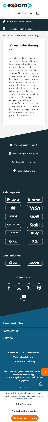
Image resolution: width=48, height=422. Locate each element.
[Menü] (44, 13)
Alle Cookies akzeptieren (25, 418)
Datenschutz (33, 352)
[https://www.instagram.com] (19, 287)
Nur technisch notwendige (25, 411)
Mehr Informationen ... (24, 398)
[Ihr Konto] (31, 13)
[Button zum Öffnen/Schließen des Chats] (41, 384)
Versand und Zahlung (24, 361)
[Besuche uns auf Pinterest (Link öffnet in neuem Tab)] (39, 287)
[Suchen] (18, 13)
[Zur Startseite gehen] (17, 5)
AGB (22, 352)
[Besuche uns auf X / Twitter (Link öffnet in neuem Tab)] (29, 287)
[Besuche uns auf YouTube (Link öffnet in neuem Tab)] (24, 296)
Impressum (12, 352)
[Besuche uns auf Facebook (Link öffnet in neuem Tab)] (9, 287)
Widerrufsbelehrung (23, 357)
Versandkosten (20, 374)
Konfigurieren (25, 404)
